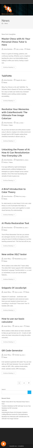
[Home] (2, 23)
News (6, 23)
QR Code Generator (12, 350)
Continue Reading (9, 68)
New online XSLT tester (14, 254)
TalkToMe (7, 76)
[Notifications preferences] (3, 443)
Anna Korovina (8, 49)
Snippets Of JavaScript (14, 288)
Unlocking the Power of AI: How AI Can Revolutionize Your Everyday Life (16, 152)
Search (4, 389)
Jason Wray (7, 258)
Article (6, 125)
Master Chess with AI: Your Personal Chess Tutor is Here (16, 41)
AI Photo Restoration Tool (15, 223)
